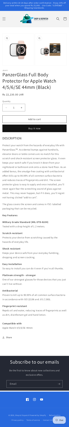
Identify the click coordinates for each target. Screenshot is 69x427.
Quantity (6, 101)
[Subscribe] (58, 384)
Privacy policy (17, 420)
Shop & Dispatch (22, 415)
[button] (4, 18)
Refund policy (54, 415)
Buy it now (34, 128)
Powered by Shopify (38, 415)
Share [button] (9, 337)
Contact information (51, 420)
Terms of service (33, 420)
